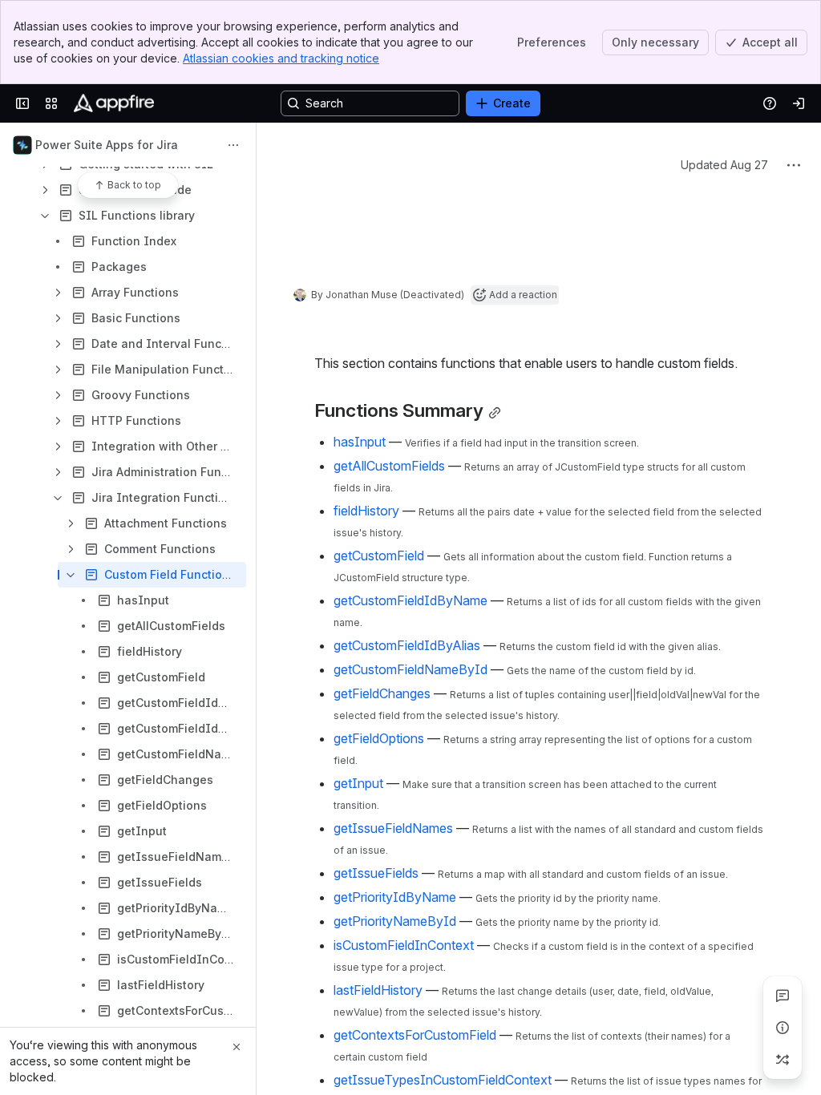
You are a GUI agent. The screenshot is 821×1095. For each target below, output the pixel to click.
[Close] (236, 1047)
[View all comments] (782, 995)
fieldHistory (366, 751)
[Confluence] (114, 103)
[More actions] (233, 145)
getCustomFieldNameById (410, 910)
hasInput (360, 682)
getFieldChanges (382, 934)
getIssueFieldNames (393, 1069)
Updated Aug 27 (724, 265)
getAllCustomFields (389, 706)
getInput (358, 1024)
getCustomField (379, 796)
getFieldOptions (379, 979)
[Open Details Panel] (782, 1027)
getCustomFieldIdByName (410, 841)
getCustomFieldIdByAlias (407, 886)
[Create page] (782, 1060)
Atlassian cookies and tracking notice (281, 58)
